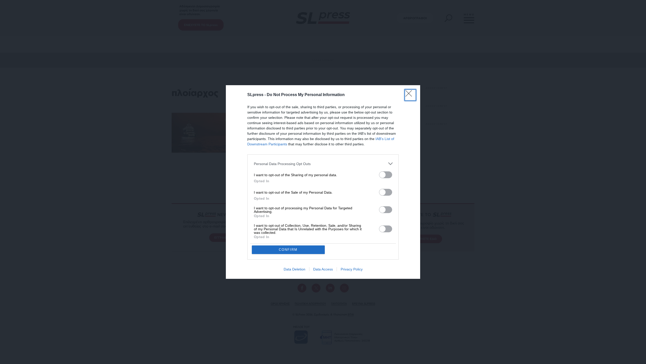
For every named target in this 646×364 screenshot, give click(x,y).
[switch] (385, 174)
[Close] (410, 95)
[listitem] (323, 163)
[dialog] (323, 182)
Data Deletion (294, 269)
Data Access (323, 269)
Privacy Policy (352, 269)
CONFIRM (288, 250)
